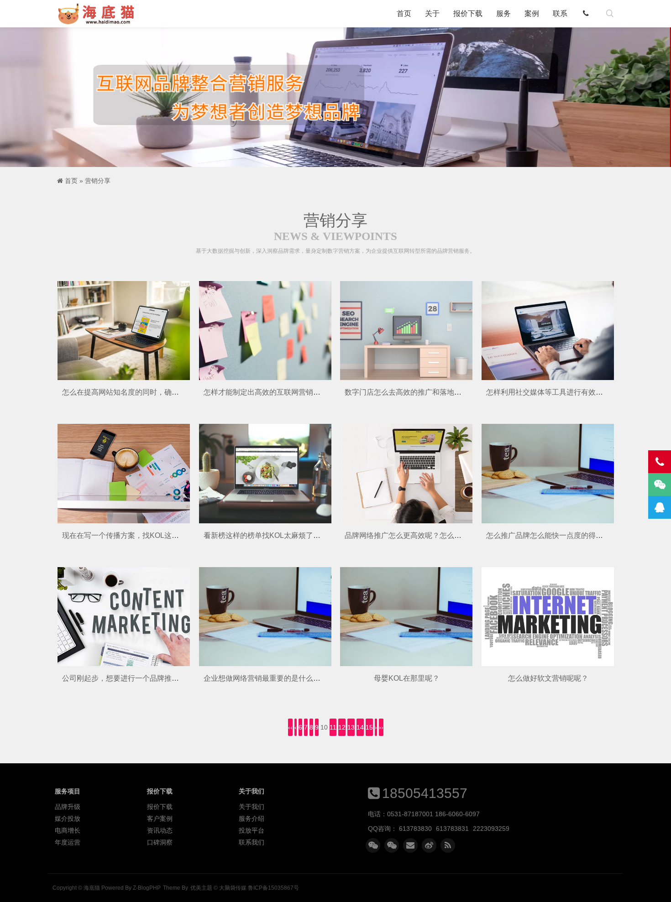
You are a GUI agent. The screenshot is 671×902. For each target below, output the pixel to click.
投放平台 (251, 830)
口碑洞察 (160, 842)
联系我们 (251, 842)
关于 (432, 13)
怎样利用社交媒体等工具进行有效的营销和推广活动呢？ (577, 392)
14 (360, 727)
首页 (404, 13)
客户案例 (160, 818)
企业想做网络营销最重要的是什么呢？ (266, 678)
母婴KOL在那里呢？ (407, 678)
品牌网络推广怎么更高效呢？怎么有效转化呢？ (421, 535)
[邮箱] (410, 845)
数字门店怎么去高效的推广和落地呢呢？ (410, 392)
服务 (503, 13)
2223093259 (491, 828)
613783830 (415, 828)
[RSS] (447, 845)
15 (369, 727)
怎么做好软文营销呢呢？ (548, 678)
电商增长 (67, 830)
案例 (531, 13)
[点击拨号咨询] (587, 13)
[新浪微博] (429, 845)
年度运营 (67, 842)
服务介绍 (251, 818)
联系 (560, 13)
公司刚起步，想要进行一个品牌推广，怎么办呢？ (142, 678)
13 (351, 727)
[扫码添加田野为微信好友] (373, 845)
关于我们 (251, 806)
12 (342, 727)
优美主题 (201, 888)
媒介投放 (67, 818)
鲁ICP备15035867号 (273, 888)
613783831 (452, 828)
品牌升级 (67, 806)
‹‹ (290, 727)
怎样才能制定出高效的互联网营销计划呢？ (273, 392)
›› (381, 727)
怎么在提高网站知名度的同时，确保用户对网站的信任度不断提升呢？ (175, 392)
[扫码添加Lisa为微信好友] (391, 845)
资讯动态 (160, 830)
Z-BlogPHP (147, 888)
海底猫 (99, 13)
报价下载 (467, 13)
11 (333, 727)
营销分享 (97, 180)
